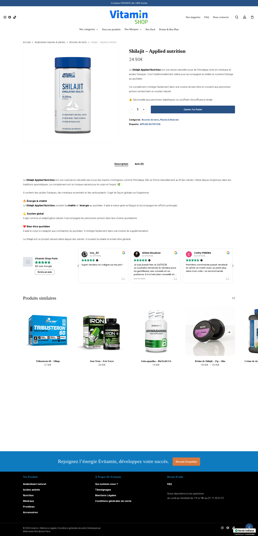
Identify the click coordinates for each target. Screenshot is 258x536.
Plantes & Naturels (169, 120)
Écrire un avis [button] (45, 272)
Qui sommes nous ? (106, 484)
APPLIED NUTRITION (150, 124)
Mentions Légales (105, 495)
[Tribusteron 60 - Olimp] (48, 331)
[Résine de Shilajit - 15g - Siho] (210, 331)
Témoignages (103, 489)
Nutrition (28, 495)
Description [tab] (121, 163)
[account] (244, 17)
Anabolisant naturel (34, 484)
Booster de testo (78, 42)
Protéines (29, 506)
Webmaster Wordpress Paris (36, 531)
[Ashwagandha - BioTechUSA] (156, 331)
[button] (232, 266)
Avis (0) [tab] (139, 163)
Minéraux (28, 501)
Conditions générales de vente (113, 501)
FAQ (169, 484)
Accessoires (30, 512)
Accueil (27, 42)
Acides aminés (31, 489)
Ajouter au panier (192, 109)
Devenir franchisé (186, 461)
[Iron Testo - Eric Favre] (102, 331)
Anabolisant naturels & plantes (50, 42)
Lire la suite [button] (139, 278)
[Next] (229, 332)
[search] (237, 17)
